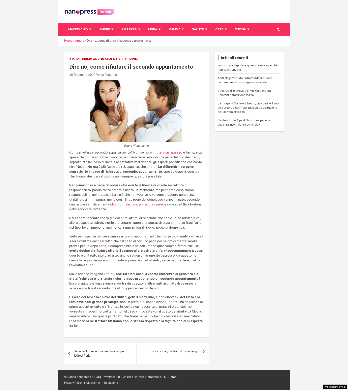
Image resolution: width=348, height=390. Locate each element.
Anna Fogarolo (107, 75)
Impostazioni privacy (335, 387)
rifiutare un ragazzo (167, 152)
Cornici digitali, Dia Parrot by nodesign (174, 351)
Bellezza (129, 29)
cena (102, 246)
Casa (219, 29)
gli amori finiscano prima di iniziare (136, 204)
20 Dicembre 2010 (82, 75)
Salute (198, 29)
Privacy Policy (73, 383)
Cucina (240, 29)
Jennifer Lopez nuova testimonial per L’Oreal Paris (99, 353)
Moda (152, 29)
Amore (104, 29)
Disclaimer (93, 383)
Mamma (174, 29)
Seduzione (130, 59)
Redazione (111, 383)
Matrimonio (78, 29)
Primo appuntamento (101, 59)
